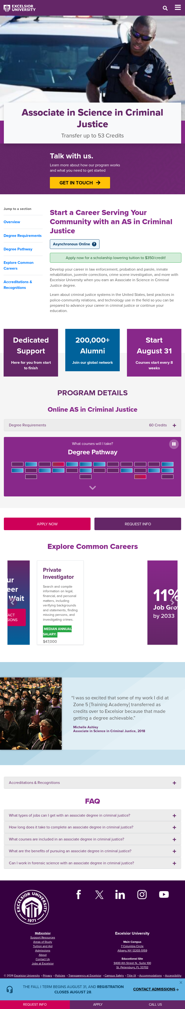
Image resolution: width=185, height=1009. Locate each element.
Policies (60, 975)
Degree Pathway (18, 249)
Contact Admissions (154, 989)
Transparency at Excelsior (84, 975)
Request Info (35, 1004)
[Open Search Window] (165, 8)
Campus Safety (114, 975)
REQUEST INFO (138, 524)
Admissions (42, 950)
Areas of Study (42, 942)
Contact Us (43, 959)
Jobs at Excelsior (43, 963)
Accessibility (173, 975)
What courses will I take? (92, 449)
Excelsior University (27, 975)
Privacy (47, 975)
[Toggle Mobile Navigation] (180, 7)
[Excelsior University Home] (18, 6)
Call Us (155, 1004)
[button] (12, 602)
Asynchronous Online (74, 244)
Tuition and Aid (43, 946)
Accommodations (150, 975)
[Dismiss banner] (181, 982)
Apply (98, 1004)
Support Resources (42, 937)
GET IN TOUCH (76, 182)
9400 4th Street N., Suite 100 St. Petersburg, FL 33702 (132, 965)
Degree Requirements (23, 235)
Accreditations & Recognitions (18, 284)
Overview (12, 222)
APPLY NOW (47, 524)
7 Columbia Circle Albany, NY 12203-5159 (132, 948)
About (43, 955)
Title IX (131, 975)
